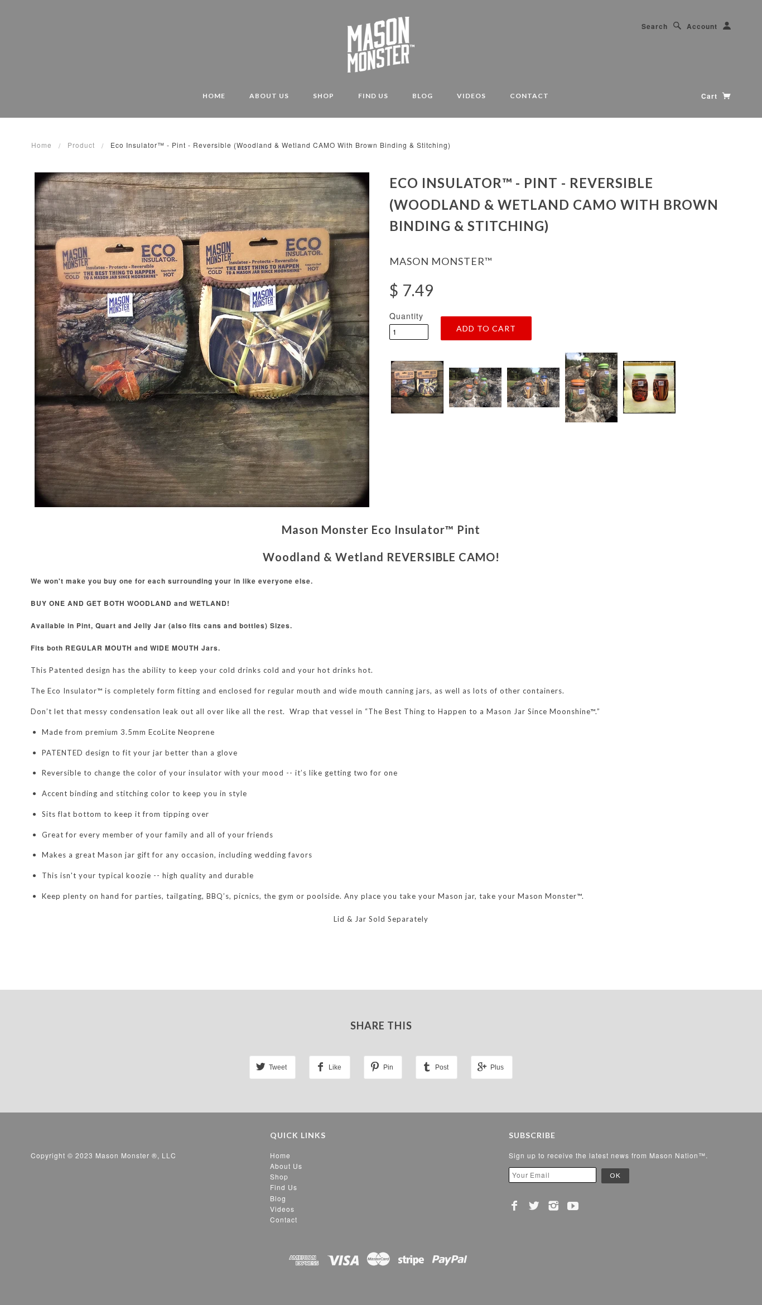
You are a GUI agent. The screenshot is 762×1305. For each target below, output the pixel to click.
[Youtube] (573, 1205)
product (81, 145)
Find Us (373, 96)
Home (213, 96)
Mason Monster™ (441, 261)
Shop (323, 96)
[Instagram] (554, 1205)
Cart (710, 96)
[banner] (381, 45)
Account (702, 26)
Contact (529, 96)
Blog (422, 96)
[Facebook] (514, 1205)
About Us (269, 96)
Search (655, 26)
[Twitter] (534, 1205)
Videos (471, 96)
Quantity (406, 315)
